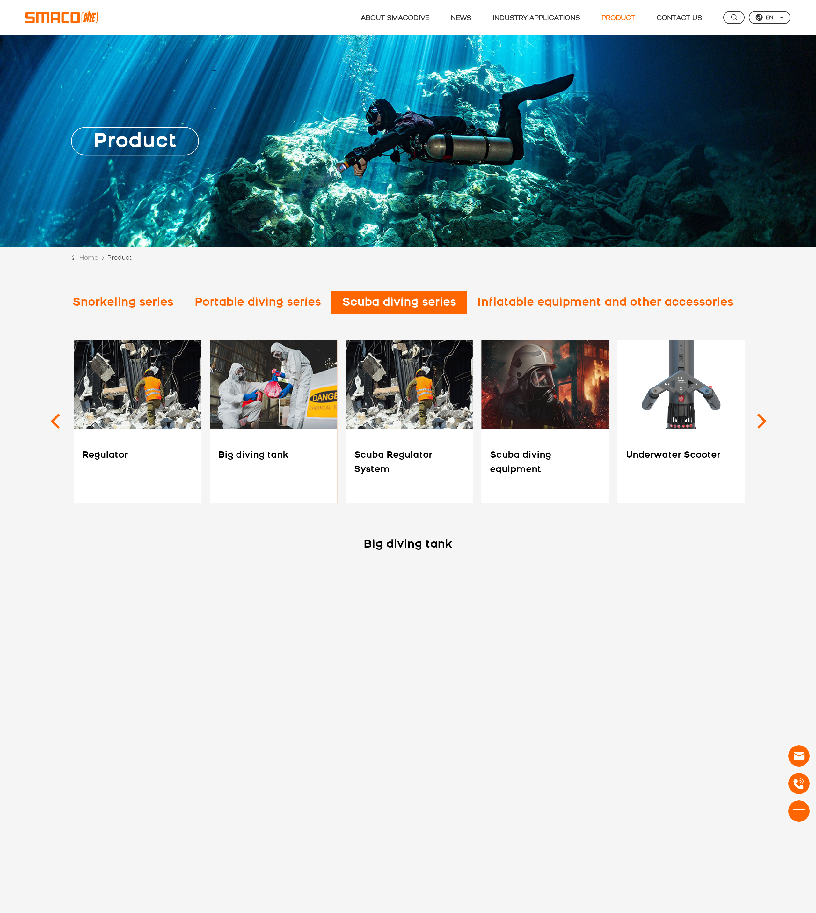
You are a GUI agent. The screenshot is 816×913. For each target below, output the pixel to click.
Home (88, 258)
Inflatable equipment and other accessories (605, 302)
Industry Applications (536, 18)
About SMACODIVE (395, 18)
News (461, 18)
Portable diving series (258, 302)
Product (618, 18)
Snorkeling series (123, 302)
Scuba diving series (399, 302)
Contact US (679, 18)
